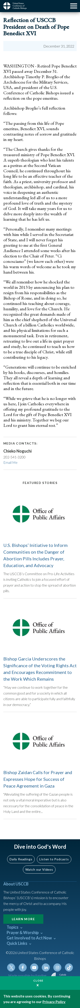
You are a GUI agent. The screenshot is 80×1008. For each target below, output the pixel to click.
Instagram (57, 967)
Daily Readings (21, 859)
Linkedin (46, 967)
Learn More (23, 919)
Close (38, 980)
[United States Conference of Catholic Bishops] (16, 5)
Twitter (11, 967)
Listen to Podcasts (54, 859)
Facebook (23, 967)
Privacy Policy (54, 1001)
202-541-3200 (14, 457)
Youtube (34, 967)
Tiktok (69, 967)
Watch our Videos (39, 869)
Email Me (10, 462)
